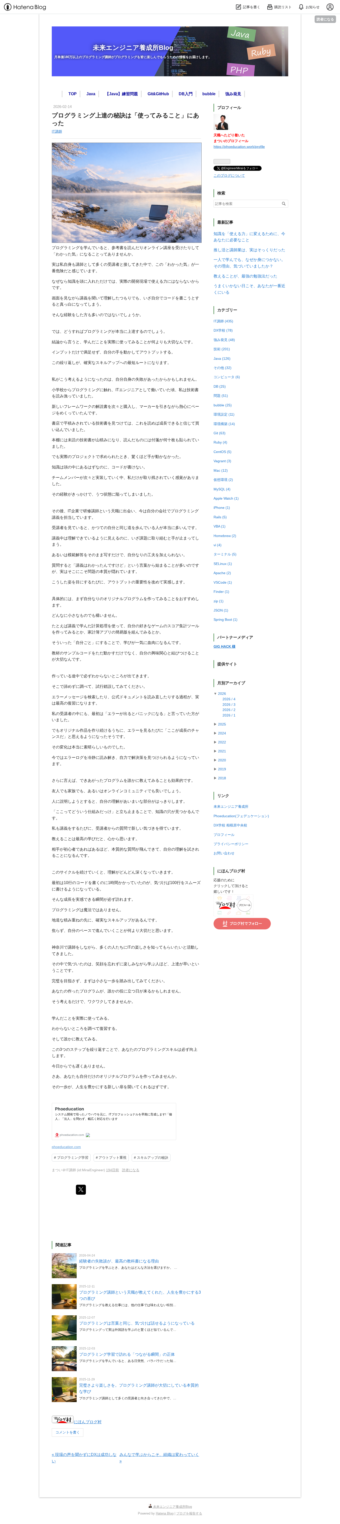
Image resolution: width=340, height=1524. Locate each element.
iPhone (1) (222, 508)
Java (89, 94)
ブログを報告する (189, 1513)
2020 (222, 760)
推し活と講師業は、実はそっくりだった (249, 250)
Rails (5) (220, 517)
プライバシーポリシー (231, 844)
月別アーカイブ (231, 683)
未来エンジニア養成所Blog (133, 47)
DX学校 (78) (223, 330)
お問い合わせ (224, 853)
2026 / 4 (229, 699)
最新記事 (225, 222)
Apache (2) (222, 573)
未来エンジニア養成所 (231, 806)
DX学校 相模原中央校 (230, 825)
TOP (71, 94)
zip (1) (219, 601)
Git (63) (220, 433)
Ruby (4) (220, 442)
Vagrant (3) (222, 461)
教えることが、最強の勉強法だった (245, 276)
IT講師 (57, 131)
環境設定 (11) (224, 414)
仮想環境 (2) (223, 480)
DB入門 (185, 94)
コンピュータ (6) (227, 377)
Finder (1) (221, 592)
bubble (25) (223, 405)
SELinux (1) (223, 564)
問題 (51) (221, 396)
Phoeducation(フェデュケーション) (241, 816)
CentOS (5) (222, 452)
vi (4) (218, 545)
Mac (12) (221, 470)
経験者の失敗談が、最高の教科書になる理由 (119, 1261)
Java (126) (222, 358)
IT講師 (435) (223, 321)
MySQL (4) (222, 489)
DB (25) (220, 386)
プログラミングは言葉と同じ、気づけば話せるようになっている (137, 1323)
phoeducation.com (66, 1147)
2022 (222, 742)
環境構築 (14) (224, 424)
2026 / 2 (229, 710)
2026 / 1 (229, 715)
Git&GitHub (157, 94)
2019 (222, 769)
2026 (222, 694)
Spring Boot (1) (225, 620)
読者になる (325, 19)
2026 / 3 (229, 705)
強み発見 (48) (224, 340)
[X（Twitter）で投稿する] (81, 1190)
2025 (222, 724)
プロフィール (224, 835)
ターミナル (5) (225, 554)
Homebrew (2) (225, 536)
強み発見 (232, 94)
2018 (222, 778)
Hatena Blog (164, 1513)
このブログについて (229, 176)
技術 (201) (222, 349)
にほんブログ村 (88, 1422)
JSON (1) (221, 610)
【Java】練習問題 (120, 94)
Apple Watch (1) (226, 498)
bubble (208, 94)
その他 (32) (222, 368)
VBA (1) (220, 526)
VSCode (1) (223, 582)
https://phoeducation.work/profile (239, 147)
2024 (222, 733)
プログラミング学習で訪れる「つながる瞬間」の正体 (127, 1354)
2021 (222, 751)
